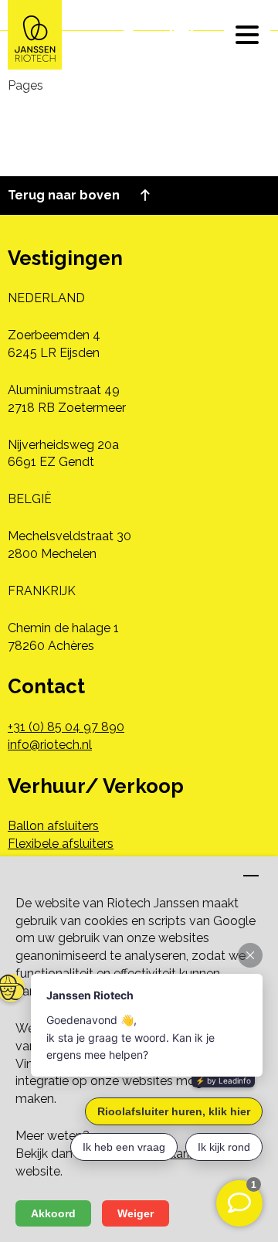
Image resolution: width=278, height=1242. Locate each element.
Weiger (135, 1213)
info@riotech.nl (50, 744)
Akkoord (53, 1213)
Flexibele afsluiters (61, 843)
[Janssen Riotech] (35, 33)
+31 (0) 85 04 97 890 (66, 727)
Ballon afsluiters (53, 825)
